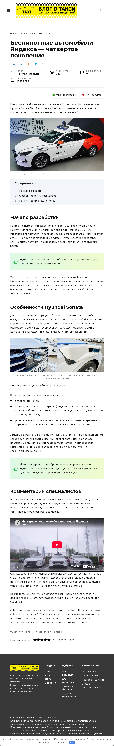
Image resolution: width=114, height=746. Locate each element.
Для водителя (67, 673)
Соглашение (89, 671)
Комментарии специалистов (37, 200)
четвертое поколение (49, 631)
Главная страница (20, 34)
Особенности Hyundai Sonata (37, 195)
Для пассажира (68, 680)
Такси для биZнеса (67, 688)
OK (71, 742)
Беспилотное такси (23, 631)
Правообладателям (93, 679)
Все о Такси (77, 724)
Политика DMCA (91, 675)
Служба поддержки (69, 695)
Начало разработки (31, 190)
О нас (48, 671)
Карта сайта (48, 677)
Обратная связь (50, 685)
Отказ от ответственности (91, 685)
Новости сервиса (40, 34)
